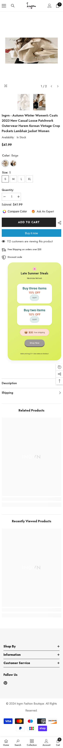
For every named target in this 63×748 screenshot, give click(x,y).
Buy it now (31, 233)
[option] (31, 51)
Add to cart (29, 222)
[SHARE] (58, 223)
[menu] (4, 6)
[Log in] (49, 6)
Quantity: (8, 190)
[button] (51, 86)
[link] (31, 499)
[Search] (13, 6)
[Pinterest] (5, 683)
